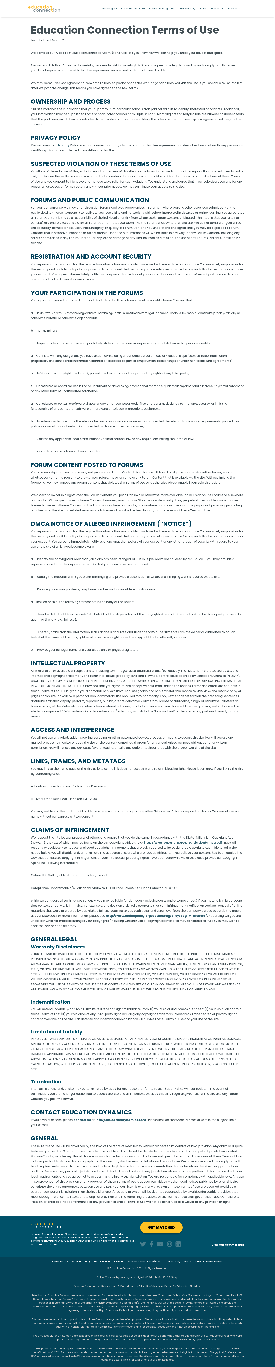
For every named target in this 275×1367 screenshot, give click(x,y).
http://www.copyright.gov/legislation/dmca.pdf (183, 842)
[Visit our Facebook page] (151, 1244)
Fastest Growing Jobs (161, 8)
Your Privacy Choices (178, 1261)
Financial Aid (217, 8)
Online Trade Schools (133, 8)
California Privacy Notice (208, 1261)
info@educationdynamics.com (121, 1120)
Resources (234, 8)
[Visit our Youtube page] (160, 1244)
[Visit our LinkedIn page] (178, 1244)
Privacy (63, 145)
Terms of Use (102, 1261)
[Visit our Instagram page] (169, 1244)
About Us (76, 1261)
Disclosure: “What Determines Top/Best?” (138, 1261)
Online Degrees (109, 8)
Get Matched (161, 1227)
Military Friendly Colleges (192, 8)
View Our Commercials (228, 1245)
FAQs (88, 1261)
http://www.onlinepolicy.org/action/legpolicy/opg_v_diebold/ (156, 916)
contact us (82, 1120)
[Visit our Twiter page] (143, 1244)
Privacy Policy (60, 1261)
